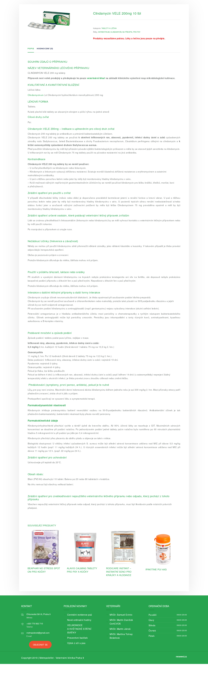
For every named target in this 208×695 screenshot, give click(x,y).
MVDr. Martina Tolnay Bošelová (123, 630)
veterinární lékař (96, 78)
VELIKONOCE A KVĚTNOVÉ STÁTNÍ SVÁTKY (80, 627)
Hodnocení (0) (45, 48)
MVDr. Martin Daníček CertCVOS (124, 620)
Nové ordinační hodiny (76, 620)
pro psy (136, 32)
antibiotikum (104, 32)
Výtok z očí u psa (74, 639)
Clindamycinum (36, 94)
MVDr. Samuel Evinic (119, 614)
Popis (31, 48)
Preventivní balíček (75, 634)
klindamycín (116, 32)
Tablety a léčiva (109, 28)
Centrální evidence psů (77, 614)
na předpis (127, 32)
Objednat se (40, 644)
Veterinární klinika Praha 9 (60, 657)
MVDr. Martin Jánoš (118, 625)
